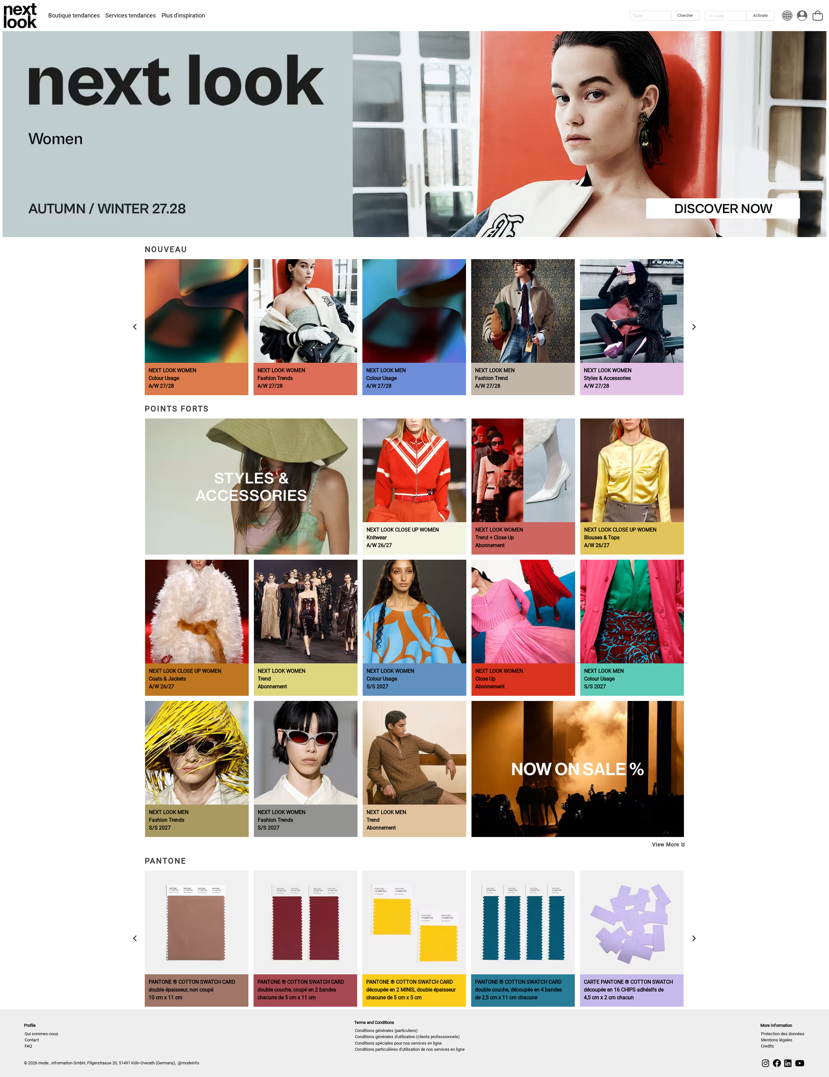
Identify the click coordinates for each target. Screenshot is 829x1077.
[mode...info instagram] (765, 1063)
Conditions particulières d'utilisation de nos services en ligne (410, 1049)
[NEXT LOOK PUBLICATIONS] (20, 16)
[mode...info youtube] (799, 1063)
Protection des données (782, 1033)
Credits (767, 1046)
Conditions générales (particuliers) (386, 1030)
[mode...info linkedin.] (788, 1063)
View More (666, 845)
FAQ (28, 1046)
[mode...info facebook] (777, 1063)
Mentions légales (776, 1039)
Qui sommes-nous (41, 1033)
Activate (760, 15)
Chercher (685, 15)
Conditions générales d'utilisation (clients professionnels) (407, 1036)
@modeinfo (188, 1062)
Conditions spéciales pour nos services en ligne (398, 1043)
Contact (32, 1039)
